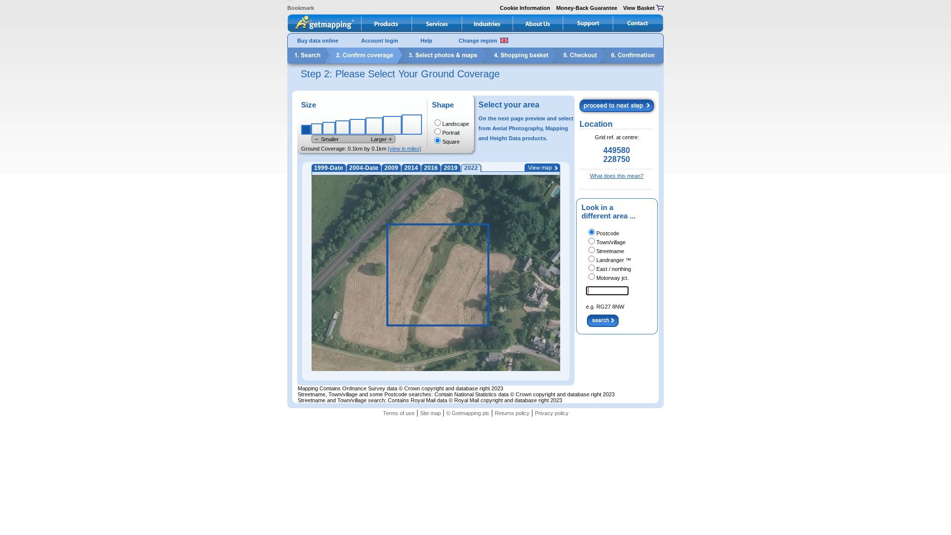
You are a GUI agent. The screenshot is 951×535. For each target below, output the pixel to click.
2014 (411, 167)
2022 (471, 167)
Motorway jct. (612, 278)
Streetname (610, 251)
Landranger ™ (613, 260)
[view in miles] (404, 149)
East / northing (613, 269)
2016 (431, 167)
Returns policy (512, 413)
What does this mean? (616, 176)
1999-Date (328, 167)
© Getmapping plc (467, 413)
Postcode (607, 233)
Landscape (455, 124)
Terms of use (399, 413)
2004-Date (363, 167)
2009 (391, 167)
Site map (430, 413)
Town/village (611, 242)
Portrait (451, 133)
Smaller (330, 139)
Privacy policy (552, 413)
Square (451, 142)
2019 (451, 167)
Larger (379, 139)
